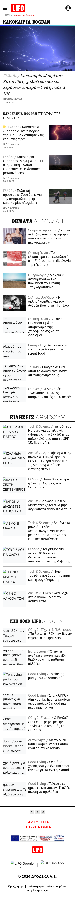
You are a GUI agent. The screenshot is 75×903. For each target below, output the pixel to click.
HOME (6, 15)
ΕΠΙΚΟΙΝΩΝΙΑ (37, 827)
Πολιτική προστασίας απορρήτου (47, 886)
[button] (5, 8)
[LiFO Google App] (23, 864)
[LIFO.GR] (18, 8)
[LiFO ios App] (53, 864)
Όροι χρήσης (15, 886)
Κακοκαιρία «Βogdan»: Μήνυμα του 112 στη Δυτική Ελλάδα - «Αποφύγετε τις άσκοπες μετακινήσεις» (24, 165)
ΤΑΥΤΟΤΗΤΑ (37, 822)
